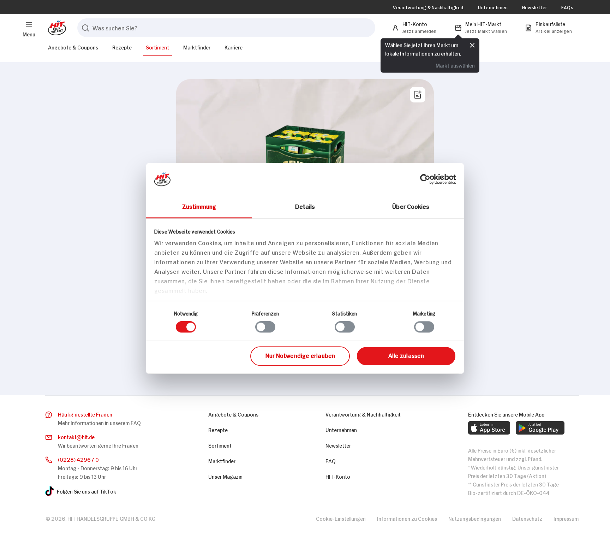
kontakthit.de (76, 436)
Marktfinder (196, 46)
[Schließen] (472, 45)
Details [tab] (305, 206)
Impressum (566, 518)
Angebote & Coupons (73, 46)
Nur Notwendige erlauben (300, 355)
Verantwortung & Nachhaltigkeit (428, 7)
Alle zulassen (406, 355)
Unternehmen (493, 7)
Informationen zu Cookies (407, 518)
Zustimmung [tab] (199, 206)
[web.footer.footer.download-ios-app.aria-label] (489, 428)
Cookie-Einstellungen (341, 518)
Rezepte (122, 46)
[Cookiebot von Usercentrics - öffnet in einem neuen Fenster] (425, 179)
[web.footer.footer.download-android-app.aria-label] (540, 428)
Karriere (234, 46)
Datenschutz (527, 518)
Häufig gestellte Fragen (85, 414)
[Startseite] (55, 27)
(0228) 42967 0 (78, 459)
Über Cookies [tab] (410, 206)
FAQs (567, 7)
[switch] (265, 327)
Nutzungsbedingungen (474, 518)
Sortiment (157, 46)
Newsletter (534, 7)
